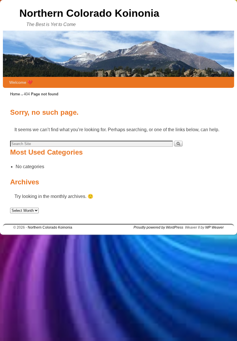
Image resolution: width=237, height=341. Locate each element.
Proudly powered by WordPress (158, 227)
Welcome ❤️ (21, 82)
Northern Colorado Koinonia (89, 13)
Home (15, 94)
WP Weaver (214, 227)
